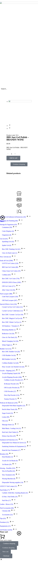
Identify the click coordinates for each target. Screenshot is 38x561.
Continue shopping (9, 543)
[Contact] (19, 205)
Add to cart (13, 158)
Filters (2, 221)
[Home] (19, 193)
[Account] (19, 199)
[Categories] (19, 211)
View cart (5, 551)
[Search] (34, 88)
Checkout (6, 556)
